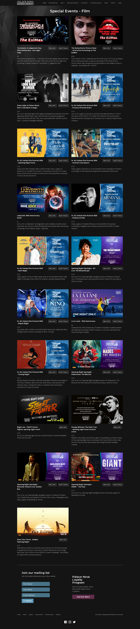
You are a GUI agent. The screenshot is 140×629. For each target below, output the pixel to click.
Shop (106, 3)
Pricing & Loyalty (96, 3)
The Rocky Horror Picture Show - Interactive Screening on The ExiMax (83, 50)
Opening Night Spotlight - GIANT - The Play (82, 485)
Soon (62, 3)
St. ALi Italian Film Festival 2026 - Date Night (30, 269)
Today (44, 3)
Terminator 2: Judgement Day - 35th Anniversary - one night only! (29, 50)
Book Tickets (63, 48)
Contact (58, 614)
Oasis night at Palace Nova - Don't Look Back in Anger (28, 106)
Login (120, 3)
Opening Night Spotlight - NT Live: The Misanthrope (83, 269)
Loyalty (30, 614)
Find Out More (83, 597)
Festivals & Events (72, 3)
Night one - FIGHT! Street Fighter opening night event (28, 428)
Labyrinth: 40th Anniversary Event (28, 217)
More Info (52, 48)
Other (113, 3)
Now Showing (53, 3)
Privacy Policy (49, 614)
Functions (84, 3)
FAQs (24, 614)
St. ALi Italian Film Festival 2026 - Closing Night (30, 373)
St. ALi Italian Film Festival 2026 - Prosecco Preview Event (84, 106)
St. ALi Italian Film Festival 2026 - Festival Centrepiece (84, 161)
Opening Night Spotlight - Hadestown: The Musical (82, 373)
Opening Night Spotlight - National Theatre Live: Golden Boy (29, 486)
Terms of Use (39, 614)
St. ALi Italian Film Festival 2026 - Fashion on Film (84, 217)
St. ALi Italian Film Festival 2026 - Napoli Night (30, 322)
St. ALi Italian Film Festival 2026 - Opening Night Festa (30, 161)
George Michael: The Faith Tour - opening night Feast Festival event (84, 429)
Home (19, 614)
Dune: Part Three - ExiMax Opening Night (27, 541)
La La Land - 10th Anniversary (83, 321)
